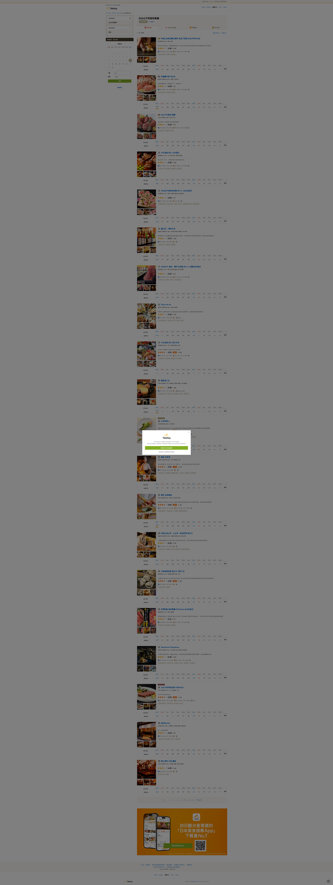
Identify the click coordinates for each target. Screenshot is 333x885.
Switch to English (166, 448)
